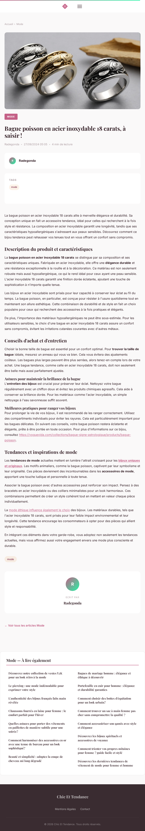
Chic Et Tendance (72, 796)
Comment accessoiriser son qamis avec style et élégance (107, 725)
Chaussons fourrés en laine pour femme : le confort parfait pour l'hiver (37, 713)
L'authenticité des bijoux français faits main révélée (37, 700)
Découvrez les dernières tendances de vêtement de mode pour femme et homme (105, 763)
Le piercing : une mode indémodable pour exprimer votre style (36, 688)
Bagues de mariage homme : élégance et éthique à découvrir (104, 675)
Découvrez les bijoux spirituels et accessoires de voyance (100, 738)
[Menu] (79, 6)
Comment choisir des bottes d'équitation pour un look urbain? (104, 700)
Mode (19, 24)
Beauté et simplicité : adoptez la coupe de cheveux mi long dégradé (35, 759)
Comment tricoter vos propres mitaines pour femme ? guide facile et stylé (104, 751)
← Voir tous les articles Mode (24, 625)
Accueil (9, 24)
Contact (85, 809)
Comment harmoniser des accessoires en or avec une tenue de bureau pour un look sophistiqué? (37, 744)
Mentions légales (65, 809)
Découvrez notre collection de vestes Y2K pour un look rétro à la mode (35, 675)
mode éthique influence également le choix (39, 510)
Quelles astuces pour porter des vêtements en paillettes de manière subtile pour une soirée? (36, 728)
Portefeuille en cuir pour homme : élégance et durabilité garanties (106, 688)
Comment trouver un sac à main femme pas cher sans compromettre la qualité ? (107, 713)
